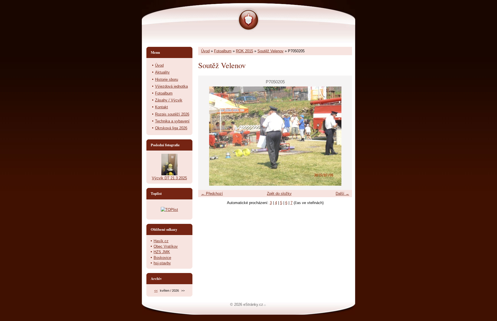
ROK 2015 (244, 51)
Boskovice (162, 257)
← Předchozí (212, 193)
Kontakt (161, 107)
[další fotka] (342, 136)
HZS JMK (162, 252)
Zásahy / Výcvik (168, 100)
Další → (342, 193)
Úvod (205, 51)
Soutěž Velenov (270, 51)
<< (156, 290)
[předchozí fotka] (207, 136)
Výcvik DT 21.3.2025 (169, 178)
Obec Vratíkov (166, 246)
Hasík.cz (161, 241)
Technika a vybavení (172, 121)
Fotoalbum (223, 51)
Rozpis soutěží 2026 (172, 114)
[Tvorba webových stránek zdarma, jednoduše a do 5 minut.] (265, 305)
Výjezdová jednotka (171, 86)
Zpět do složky (279, 193)
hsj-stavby (162, 263)
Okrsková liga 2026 (171, 128)
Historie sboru (166, 79)
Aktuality (162, 72)
